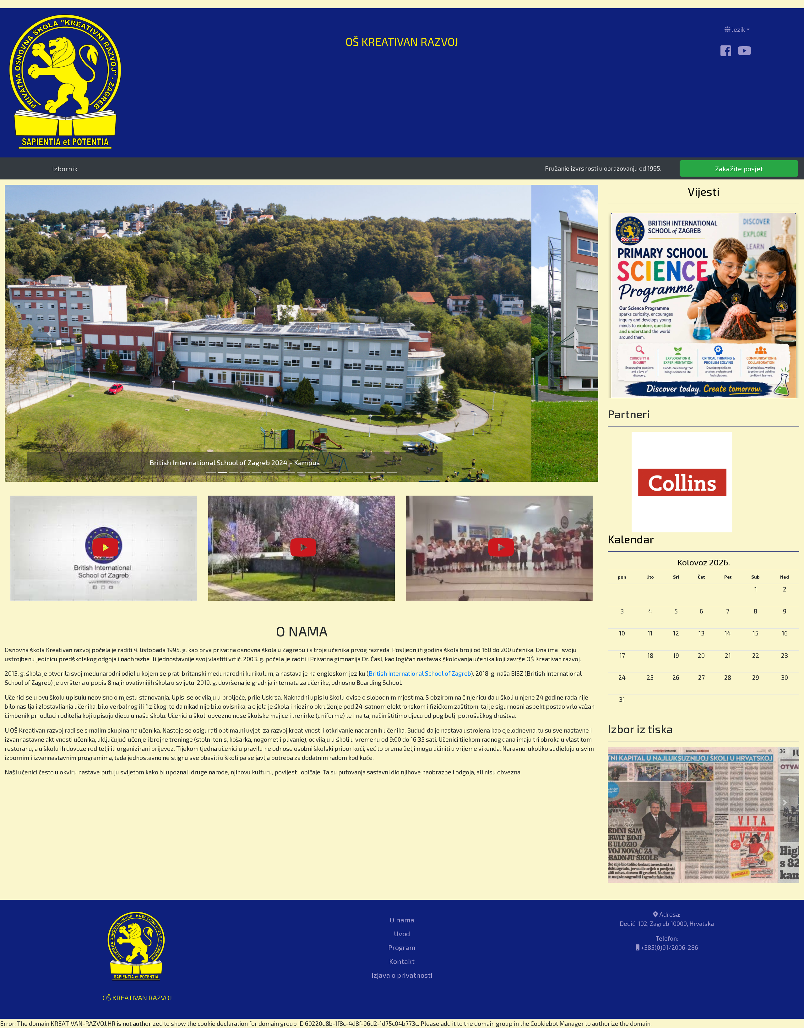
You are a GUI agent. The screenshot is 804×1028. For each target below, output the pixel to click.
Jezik (738, 29)
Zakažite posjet (739, 168)
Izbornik (65, 168)
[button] (49, 333)
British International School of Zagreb (420, 673)
